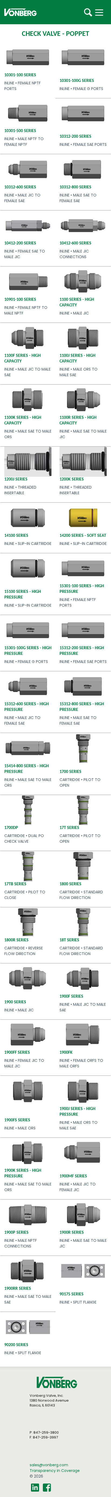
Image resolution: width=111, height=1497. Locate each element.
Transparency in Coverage (55, 1470)
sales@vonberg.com (49, 1465)
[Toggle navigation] (103, 12)
